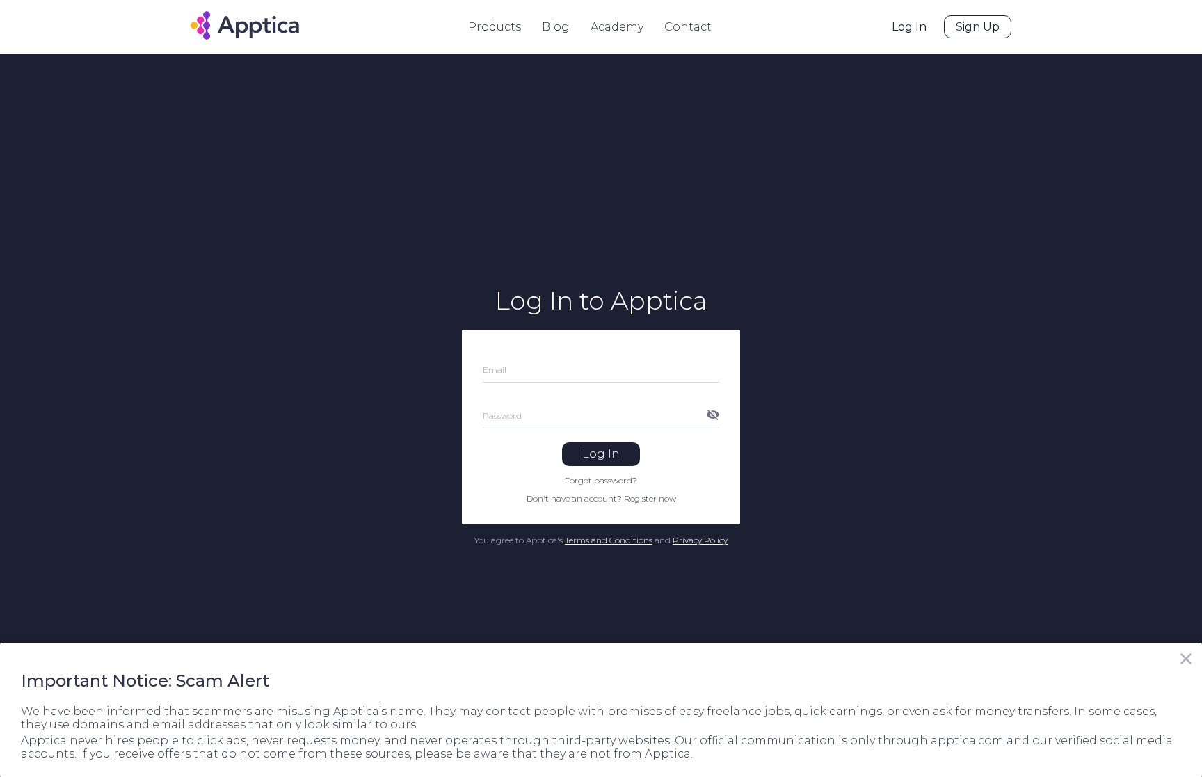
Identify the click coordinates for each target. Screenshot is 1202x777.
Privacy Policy (700, 540)
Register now (650, 498)
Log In (909, 26)
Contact (688, 26)
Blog (556, 26)
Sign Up (978, 26)
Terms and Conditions (608, 540)
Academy (617, 26)
